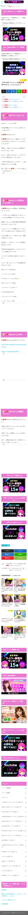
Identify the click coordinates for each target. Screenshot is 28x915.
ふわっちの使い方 (7, 856)
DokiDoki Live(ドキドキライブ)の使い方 (13, 846)
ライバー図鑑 (6, 545)
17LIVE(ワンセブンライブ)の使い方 (12, 802)
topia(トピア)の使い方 (8, 861)
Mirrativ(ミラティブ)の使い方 (10, 875)
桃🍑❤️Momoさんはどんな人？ (11, 99)
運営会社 (4, 890)
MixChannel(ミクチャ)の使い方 (11, 826)
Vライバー (5, 797)
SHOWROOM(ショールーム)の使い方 (13, 816)
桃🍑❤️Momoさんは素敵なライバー (13, 107)
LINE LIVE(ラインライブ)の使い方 (12, 821)
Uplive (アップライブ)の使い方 (11, 866)
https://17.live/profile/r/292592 (10, 351)
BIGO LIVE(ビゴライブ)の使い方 (11, 807)
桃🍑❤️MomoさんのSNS (10, 105)
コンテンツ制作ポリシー (8, 900)
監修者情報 (4, 904)
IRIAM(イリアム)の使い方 (9, 851)
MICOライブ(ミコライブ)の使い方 (12, 835)
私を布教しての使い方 (8, 840)
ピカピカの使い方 (7, 870)
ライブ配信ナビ (13, 912)
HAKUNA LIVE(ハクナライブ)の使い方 (13, 830)
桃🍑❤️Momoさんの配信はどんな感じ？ (13, 102)
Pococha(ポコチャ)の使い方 (10, 811)
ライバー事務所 (6, 788)
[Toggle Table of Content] (23, 97)
